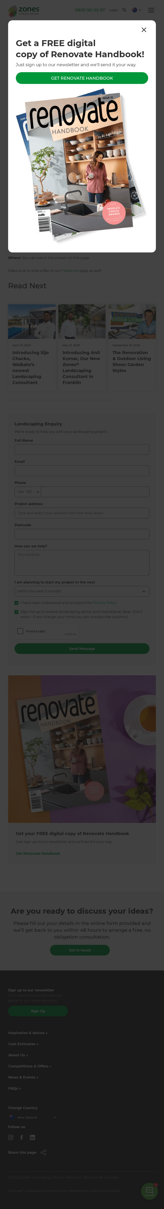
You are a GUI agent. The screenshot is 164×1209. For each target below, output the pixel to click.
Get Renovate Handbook (82, 78)
